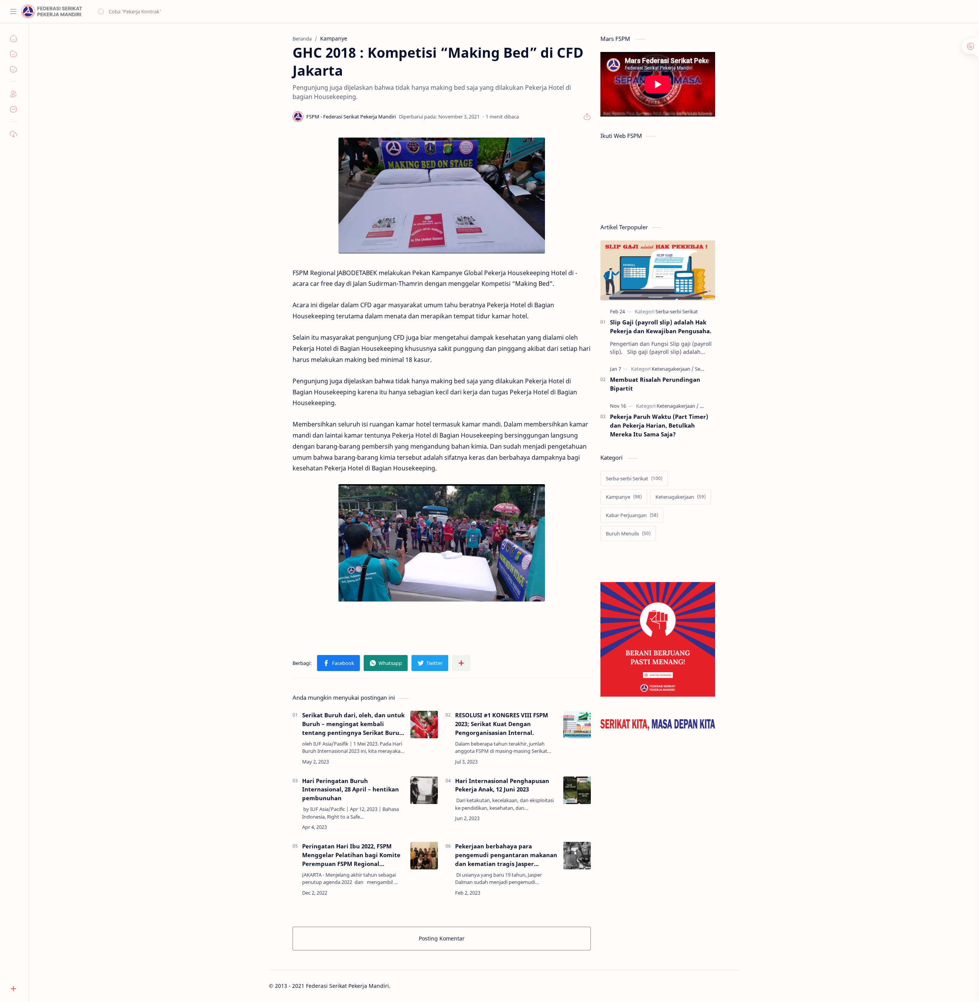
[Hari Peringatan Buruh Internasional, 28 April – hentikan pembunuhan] (424, 790)
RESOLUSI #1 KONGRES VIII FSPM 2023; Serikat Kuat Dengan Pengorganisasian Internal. (501, 723)
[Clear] (218, 11)
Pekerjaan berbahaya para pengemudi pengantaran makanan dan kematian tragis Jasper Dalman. (506, 855)
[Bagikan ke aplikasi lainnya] (461, 663)
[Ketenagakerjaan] (673, 368)
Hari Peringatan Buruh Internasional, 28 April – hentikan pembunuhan (350, 789)
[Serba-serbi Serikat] (676, 311)
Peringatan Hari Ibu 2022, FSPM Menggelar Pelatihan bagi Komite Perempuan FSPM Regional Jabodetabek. (351, 855)
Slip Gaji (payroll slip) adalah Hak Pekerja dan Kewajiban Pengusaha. (660, 326)
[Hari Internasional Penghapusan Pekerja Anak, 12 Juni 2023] (577, 790)
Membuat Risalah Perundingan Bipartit (655, 384)
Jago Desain (442, 985)
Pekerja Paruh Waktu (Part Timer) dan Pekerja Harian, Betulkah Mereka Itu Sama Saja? (659, 425)
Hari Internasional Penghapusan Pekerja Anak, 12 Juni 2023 (502, 785)
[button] (338, 663)
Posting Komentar (442, 938)
